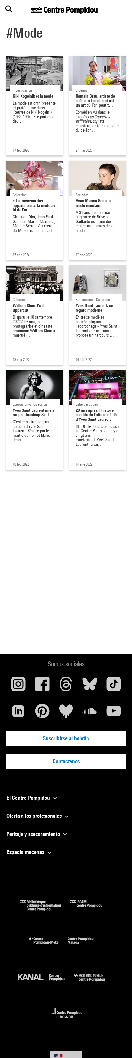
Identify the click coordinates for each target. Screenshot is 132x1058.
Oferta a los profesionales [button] (34, 815)
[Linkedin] (18, 713)
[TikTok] (114, 686)
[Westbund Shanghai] (94, 983)
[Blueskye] (90, 686)
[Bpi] (45, 909)
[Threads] (66, 686)
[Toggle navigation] (121, 9)
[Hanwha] (66, 1020)
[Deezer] (66, 713)
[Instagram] (18, 686)
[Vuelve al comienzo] (117, 1043)
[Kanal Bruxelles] (46, 983)
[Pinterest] (42, 713)
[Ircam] (91, 909)
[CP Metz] (48, 946)
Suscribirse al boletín (66, 738)
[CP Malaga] (85, 946)
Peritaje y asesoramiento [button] (33, 834)
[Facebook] (42, 686)
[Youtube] (114, 713)
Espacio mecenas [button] (25, 852)
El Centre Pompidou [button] (28, 797)
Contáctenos (66, 761)
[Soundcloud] (90, 713)
